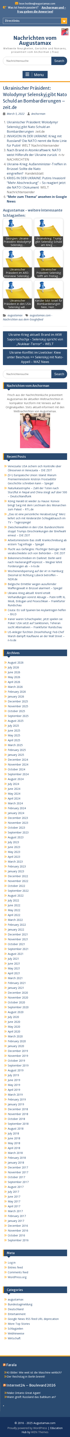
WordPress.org (17, 1277)
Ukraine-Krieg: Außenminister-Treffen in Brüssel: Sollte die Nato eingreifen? (36, 169)
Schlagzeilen (15, 1328)
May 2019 (14, 1085)
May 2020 (14, 1026)
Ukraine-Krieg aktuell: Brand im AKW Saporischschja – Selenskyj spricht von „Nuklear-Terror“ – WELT (35, 339)
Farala (11, 1365)
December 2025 (18, 701)
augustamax (15, 315)
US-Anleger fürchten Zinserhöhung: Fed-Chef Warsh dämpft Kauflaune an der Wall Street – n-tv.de (36, 636)
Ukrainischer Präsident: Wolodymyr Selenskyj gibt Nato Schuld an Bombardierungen (32, 127)
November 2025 (18, 706)
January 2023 (16, 871)
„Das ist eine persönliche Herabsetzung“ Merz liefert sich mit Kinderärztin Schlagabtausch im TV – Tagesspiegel (37, 518)
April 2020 (14, 1031)
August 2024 (16, 779)
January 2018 (16, 1162)
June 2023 (14, 847)
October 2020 (16, 1002)
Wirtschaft (14, 1338)
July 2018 (13, 1133)
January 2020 (16, 1046)
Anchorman (38, 114)
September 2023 (18, 832)
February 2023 (17, 866)
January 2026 (16, 696)
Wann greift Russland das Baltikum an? (31, 1397)
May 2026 (14, 677)
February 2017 (17, 1216)
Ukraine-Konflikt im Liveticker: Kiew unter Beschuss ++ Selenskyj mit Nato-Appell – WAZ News (35, 357)
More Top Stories (19, 1324)
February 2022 (17, 924)
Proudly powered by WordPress (27, 1428)
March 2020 (15, 1036)
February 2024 (17, 808)
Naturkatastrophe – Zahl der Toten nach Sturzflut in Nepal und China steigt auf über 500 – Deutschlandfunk (37, 492)
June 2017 (14, 1196)
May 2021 (14, 968)
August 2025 (16, 721)
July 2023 (13, 842)
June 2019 (14, 1080)
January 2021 (16, 988)
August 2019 (16, 1070)
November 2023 (18, 823)
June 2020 (14, 1022)
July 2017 (13, 1191)
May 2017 (14, 1201)
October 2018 (16, 1119)
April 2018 (14, 1148)
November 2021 (18, 939)
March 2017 (15, 1211)
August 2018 (16, 1128)
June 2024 (14, 789)
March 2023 (15, 861)
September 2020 (18, 1007)
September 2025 (18, 716)
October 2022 (16, 886)
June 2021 (14, 963)
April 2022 (14, 915)
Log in (12, 1262)
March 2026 (15, 687)
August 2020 (16, 1012)
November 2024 (18, 764)
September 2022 (18, 890)
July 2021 (13, 958)
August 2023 (16, 837)
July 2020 (13, 1017)
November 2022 (18, 881)
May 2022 (14, 910)
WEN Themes (39, 1432)
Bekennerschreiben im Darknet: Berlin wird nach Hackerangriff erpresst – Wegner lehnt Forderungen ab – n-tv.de (35, 562)
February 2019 (17, 1099)
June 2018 (14, 1138)
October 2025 (16, 711)
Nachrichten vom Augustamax (35, 40)
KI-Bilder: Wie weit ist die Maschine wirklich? (34, 1372)
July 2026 (13, 667)
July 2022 (13, 900)
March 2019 (15, 1094)
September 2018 (18, 1124)
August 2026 (16, 662)
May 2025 (14, 735)
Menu (39, 75)
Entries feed (15, 1267)
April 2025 (14, 740)
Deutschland (16, 1309)
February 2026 (17, 691)
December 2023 (18, 818)
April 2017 (14, 1206)
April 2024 (14, 798)
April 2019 (14, 1090)
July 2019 (13, 1075)
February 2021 (17, 983)
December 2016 (18, 1225)
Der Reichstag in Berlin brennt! (26, 1376)
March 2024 (15, 803)
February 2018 (17, 1158)
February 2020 (17, 1041)
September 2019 (18, 1065)
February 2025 (17, 750)
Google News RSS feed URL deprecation (33, 1319)
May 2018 (14, 1143)
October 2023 (16, 827)
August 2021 (16, 954)
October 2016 (16, 1235)
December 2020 (18, 992)
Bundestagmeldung (20, 1304)
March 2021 (15, 978)
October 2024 (16, 769)
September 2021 (18, 949)
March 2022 (15, 920)
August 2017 (16, 1187)
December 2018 (18, 1109)
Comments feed (18, 1272)
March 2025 (15, 745)
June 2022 (14, 905)
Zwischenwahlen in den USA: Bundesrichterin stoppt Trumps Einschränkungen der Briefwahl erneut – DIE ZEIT (37, 531)
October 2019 (16, 1060)
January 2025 (16, 755)
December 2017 (18, 1167)
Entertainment (17, 1314)
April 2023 (14, 857)
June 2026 (14, 672)
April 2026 (14, 682)
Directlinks (12, 21)
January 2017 (16, 1221)
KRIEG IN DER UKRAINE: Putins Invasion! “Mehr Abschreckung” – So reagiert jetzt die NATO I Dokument (36, 183)
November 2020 (18, 997)
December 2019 (18, 1051)
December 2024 (18, 759)
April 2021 (14, 973)
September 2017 (18, 1182)
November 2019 (18, 1056)
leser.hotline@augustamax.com (37, 3)
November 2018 (18, 1114)
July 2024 (13, 784)
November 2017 (18, 1172)
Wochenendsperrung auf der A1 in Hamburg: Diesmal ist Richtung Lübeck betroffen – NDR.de (36, 575)
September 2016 (18, 1240)
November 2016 (18, 1230)
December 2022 (18, 876)
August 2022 (16, 895)
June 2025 (14, 730)
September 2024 (18, 774)
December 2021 (18, 934)
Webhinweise (16, 1333)
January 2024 (16, 813)
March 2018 (15, 1153)
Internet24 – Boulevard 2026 (31, 1385)
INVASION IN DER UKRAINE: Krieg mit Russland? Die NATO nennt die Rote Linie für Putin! (37, 141)
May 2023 (14, 852)
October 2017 (16, 1177)
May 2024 (14, 793)
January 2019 (16, 1104)
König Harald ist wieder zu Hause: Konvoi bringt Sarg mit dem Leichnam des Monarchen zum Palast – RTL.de (37, 505)
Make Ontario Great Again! (23, 1393)
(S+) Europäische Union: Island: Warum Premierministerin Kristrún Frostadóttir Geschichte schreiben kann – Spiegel (32, 479)
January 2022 (16, 929)
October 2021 (16, 944)
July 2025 (13, 725)
